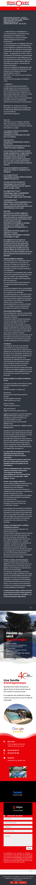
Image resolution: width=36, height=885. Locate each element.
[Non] (34, 880)
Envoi (29, 848)
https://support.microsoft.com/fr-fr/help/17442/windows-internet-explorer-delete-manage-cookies (17, 186)
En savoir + (23, 882)
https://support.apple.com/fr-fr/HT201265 (17, 197)
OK (12, 882)
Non (16, 882)
